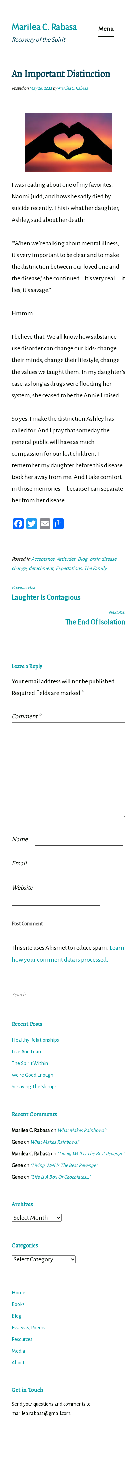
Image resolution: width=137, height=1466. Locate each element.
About (18, 1362)
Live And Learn (27, 1051)
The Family (95, 568)
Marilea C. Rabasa (44, 27)
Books (18, 1304)
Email (19, 863)
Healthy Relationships (35, 1040)
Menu (106, 28)
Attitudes (66, 559)
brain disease (103, 559)
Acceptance (42, 559)
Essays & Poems (28, 1327)
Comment (26, 716)
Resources (22, 1339)
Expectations (69, 568)
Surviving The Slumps (34, 1086)
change (19, 568)
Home (18, 1292)
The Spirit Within (30, 1063)
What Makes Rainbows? (81, 1130)
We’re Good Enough (32, 1075)
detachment (41, 568)
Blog (82, 559)
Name (20, 839)
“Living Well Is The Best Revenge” (91, 1153)
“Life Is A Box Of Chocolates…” (60, 1177)
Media (18, 1351)
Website (22, 887)
